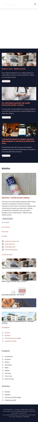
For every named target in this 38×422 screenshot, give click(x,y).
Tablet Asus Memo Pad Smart (11, 268)
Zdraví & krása (8, 218)
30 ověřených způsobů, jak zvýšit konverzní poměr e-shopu (16, 104)
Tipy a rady (6, 117)
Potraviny (6, 81)
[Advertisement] (19, 29)
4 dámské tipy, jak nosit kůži (11, 308)
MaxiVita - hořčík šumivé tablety (15, 198)
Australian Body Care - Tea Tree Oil (13, 295)
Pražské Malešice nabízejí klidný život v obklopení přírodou (18, 322)
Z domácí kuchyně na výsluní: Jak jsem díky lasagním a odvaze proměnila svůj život (18, 141)
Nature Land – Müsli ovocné (13, 69)
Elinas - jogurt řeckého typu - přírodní (14, 281)
